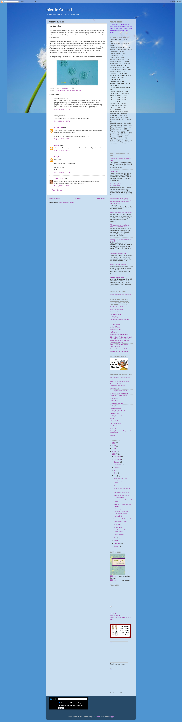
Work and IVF (76, 90)
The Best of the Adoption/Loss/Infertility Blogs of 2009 (120, 617)
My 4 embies (118, 527)
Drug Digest (114, 398)
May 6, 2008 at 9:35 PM (62, 121)
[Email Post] (72, 88)
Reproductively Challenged (119, 334)
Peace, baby (114, 171)
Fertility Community (116, 403)
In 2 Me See (114, 322)
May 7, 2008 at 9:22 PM (62, 172)
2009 (114, 451)
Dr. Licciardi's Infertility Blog (119, 393)
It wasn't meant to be (117, 277)
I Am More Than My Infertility (119, 319)
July (115, 470)
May (115, 476)
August (116, 467)
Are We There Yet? (116, 307)
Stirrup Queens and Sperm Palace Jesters (119, 345)
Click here (113, 576)
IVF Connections (115, 423)
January (117, 546)
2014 (114, 443)
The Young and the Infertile (119, 351)
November (117, 459)
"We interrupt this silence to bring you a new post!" (121, 184)
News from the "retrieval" (118, 264)
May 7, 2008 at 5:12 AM (62, 139)
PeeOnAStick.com (116, 426)
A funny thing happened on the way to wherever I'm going (120, 226)
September (118, 465)
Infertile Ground (59, 10)
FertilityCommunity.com (118, 416)
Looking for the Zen (120, 478)
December (117, 456)
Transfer (68, 90)
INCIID (112, 418)
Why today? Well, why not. (122, 519)
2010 (114, 448)
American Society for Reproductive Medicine (117, 384)
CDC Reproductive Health (118, 390)
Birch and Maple (115, 312)
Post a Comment (57, 190)
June (116, 473)
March (116, 540)
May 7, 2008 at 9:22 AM (62, 150)
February (117, 543)
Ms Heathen (58, 127)
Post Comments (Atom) (66, 202)
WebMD (112, 435)
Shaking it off (118, 516)
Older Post (100, 198)
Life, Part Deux (115, 324)
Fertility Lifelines (115, 408)
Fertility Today (114, 413)
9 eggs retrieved (119, 534)
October (117, 462)
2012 (114, 446)
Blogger (111, 716)
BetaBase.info (114, 388)
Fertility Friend (115, 406)
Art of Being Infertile (116, 309)
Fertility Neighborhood (117, 411)
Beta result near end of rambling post (121, 496)
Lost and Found (115, 327)
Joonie (56, 145)
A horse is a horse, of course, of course (121, 512)
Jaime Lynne (58, 178)
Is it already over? (119, 509)
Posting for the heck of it (118, 253)
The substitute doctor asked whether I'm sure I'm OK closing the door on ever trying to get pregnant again (120, 200)
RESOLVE (113, 428)
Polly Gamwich (59, 157)
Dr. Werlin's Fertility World (118, 396)
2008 (114, 454)
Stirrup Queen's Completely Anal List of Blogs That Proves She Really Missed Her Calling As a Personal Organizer (121, 339)
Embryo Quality (60, 90)
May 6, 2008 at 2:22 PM (62, 109)
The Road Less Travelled (118, 349)
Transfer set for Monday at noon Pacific (122, 530)
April (115, 538)
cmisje (98, 716)
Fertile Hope (114, 401)
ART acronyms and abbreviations (121, 212)
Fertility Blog (114, 317)
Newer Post (54, 198)
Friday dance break (120, 521)
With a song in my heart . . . (123, 493)
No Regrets (114, 332)
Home (78, 198)
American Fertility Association (119, 381)
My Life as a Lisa (115, 329)
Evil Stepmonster (115, 314)
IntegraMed (114, 421)
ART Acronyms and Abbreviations (121, 294)
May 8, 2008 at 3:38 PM (62, 186)
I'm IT (115, 485)
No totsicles (117, 524)
